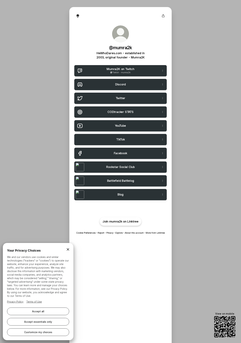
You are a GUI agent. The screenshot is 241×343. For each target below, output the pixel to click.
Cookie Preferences (86, 232)
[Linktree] (77, 15)
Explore (119, 232)
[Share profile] (163, 15)
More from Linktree (155, 232)
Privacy (109, 232)
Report (101, 232)
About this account (134, 232)
